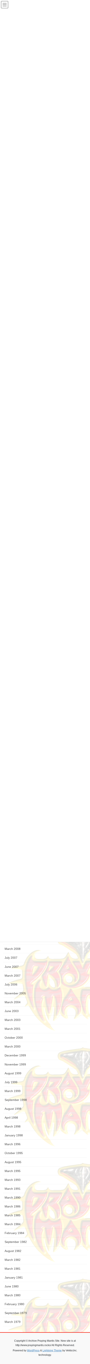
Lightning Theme (52, 1350)
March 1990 (13, 1197)
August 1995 (13, 1162)
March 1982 (13, 1259)
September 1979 (16, 1313)
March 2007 (13, 975)
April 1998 (11, 1117)
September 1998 (16, 1100)
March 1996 (13, 1144)
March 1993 (13, 1180)
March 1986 (13, 1206)
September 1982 (16, 1242)
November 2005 (15, 993)
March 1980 (13, 1295)
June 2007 (12, 966)
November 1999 (15, 1064)
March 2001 (13, 1028)
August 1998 (13, 1108)
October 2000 (14, 1037)
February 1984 (14, 1233)
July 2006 (11, 984)
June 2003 (12, 1011)
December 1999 (15, 1055)
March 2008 (13, 948)
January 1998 (14, 1135)
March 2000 (13, 1046)
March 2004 (13, 1002)
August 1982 (13, 1251)
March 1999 (13, 1091)
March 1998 (13, 1126)
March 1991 (13, 1188)
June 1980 (12, 1286)
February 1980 (14, 1304)
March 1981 (13, 1268)
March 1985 (13, 1215)
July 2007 (11, 957)
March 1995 (13, 1171)
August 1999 (13, 1073)
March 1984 (13, 1224)
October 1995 (14, 1153)
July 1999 (11, 1082)
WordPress (33, 1350)
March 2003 (13, 1020)
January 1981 (14, 1277)
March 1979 (13, 1321)
